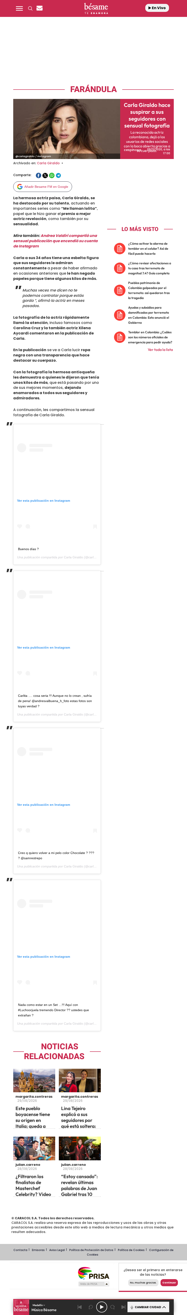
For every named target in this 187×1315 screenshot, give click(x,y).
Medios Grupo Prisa (93, 1284)
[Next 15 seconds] (112, 1307)
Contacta (20, 1250)
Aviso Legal (57, 1250)
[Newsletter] (39, 8)
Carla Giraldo (48, 163)
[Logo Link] (96, 8)
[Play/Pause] (101, 1307)
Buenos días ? (28, 549)
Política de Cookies (131, 1250)
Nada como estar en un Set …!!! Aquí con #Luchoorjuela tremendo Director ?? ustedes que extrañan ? (53, 1010)
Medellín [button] (38, 1305)
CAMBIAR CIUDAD (147, 1307)
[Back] (79, 1307)
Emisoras (38, 1250)
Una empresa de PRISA (93, 1272)
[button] (19, 8)
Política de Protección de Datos (91, 1250)
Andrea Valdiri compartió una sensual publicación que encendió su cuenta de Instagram (55, 241)
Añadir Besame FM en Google (46, 186)
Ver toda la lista (160, 349)
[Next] (123, 1307)
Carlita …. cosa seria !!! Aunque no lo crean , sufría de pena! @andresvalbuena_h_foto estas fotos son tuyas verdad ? (55, 701)
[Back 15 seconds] (90, 1307)
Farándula (93, 89)
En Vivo (158, 8)
